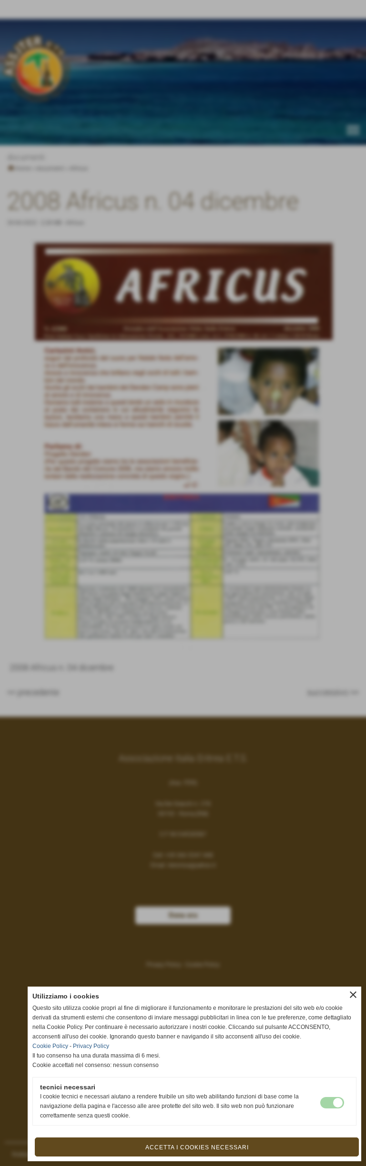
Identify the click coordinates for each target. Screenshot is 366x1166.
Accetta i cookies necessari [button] (197, 1147)
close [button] (353, 994)
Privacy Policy (91, 1046)
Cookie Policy (50, 1046)
